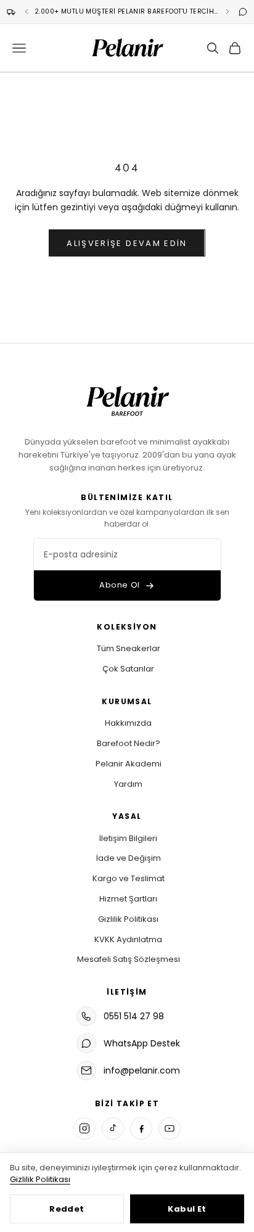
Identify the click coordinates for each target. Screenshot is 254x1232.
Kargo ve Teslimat (128, 878)
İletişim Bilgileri (128, 838)
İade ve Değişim (128, 858)
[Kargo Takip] (11, 12)
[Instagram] (84, 1128)
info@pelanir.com (142, 1070)
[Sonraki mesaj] (227, 11)
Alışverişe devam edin (127, 243)
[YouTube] (169, 1128)
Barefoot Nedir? (128, 743)
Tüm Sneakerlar (128, 648)
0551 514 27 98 (134, 1016)
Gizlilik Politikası (128, 919)
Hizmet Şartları (128, 899)
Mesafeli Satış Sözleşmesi (128, 959)
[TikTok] (113, 1128)
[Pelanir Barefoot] (127, 399)
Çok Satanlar (128, 669)
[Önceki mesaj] (26, 11)
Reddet (66, 1209)
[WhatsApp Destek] (243, 12)
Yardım (128, 784)
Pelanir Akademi (129, 764)
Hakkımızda (128, 723)
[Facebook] (141, 1128)
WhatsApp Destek (142, 1043)
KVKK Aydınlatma (128, 939)
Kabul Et (187, 1209)
